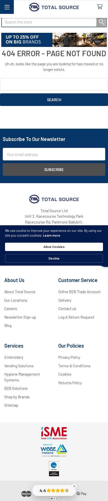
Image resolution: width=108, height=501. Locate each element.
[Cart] (100, 7)
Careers (10, 308)
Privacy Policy (69, 357)
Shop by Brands (17, 397)
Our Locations (15, 300)
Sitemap (11, 405)
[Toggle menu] (7, 7)
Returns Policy (70, 382)
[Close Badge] (74, 486)
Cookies (64, 374)
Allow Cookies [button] (54, 247)
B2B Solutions (16, 388)
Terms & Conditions (74, 366)
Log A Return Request (76, 317)
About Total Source (19, 291)
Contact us (67, 308)
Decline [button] (54, 258)
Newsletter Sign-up (20, 317)
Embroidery (13, 357)
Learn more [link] (51, 235)
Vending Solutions (19, 366)
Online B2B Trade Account (79, 291)
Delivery (64, 300)
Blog (8, 325)
